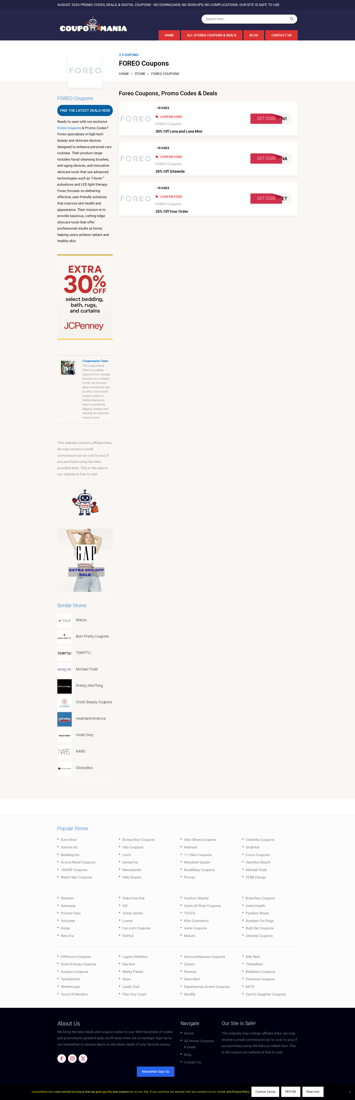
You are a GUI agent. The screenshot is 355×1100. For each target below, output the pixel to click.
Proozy (189, 877)
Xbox (126, 979)
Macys (81, 620)
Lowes (127, 921)
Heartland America (91, 718)
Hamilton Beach (258, 862)
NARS (80, 751)
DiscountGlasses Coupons (204, 957)
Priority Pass (71, 913)
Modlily (189, 994)
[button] (85, 297)
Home (169, 35)
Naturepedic (132, 870)
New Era (67, 936)
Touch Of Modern (74, 994)
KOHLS (128, 936)
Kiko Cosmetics (196, 921)
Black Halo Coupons (76, 877)
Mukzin (189, 936)
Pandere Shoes (257, 913)
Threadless (254, 964)
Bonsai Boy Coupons (138, 840)
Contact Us (281, 35)
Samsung (68, 906)
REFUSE (290, 1091)
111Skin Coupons (198, 855)
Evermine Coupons (260, 979)
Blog (254, 35)
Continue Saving (265, 1091)
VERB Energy (256, 877)
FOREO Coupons (168, 124)
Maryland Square (197, 862)
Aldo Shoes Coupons (200, 840)
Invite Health (255, 906)
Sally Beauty (131, 877)
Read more (313, 1091)
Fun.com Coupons (136, 928)
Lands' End (130, 987)
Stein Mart (192, 979)
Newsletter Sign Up (155, 1072)
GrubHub (253, 847)
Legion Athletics (135, 957)
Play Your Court (134, 994)
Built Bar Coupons (260, 928)
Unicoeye (68, 921)
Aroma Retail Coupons (78, 862)
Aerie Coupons (195, 928)
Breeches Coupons (260, 898)
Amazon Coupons (74, 972)
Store (140, 74)
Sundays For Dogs (260, 921)
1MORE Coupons (74, 870)
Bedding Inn (70, 855)
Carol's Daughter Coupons (266, 994)
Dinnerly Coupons (259, 936)
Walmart (190, 847)
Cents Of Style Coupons (202, 906)
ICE (125, 906)
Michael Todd (87, 669)
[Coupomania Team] (68, 368)
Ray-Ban (128, 964)
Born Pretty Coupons (92, 636)
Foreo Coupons (69, 128)
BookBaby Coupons (199, 870)
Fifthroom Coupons (76, 957)
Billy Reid (253, 957)
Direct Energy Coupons (78, 964)
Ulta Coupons (132, 847)
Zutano (189, 964)
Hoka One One (133, 898)
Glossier (67, 898)
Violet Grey (84, 735)
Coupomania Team (95, 361)
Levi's (126, 855)
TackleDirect (70, 979)
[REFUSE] (350, 1092)
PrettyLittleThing (89, 685)
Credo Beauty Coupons (94, 702)
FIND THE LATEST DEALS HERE (85, 110)
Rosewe (190, 972)
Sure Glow (69, 840)
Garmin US (69, 847)
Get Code (266, 118)
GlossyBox (84, 768)
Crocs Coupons (258, 855)
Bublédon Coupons (260, 972)
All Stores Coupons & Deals (211, 35)
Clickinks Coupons (260, 840)
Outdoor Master (196, 898)
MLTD (250, 987)
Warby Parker (132, 972)
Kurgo (65, 928)
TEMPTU (83, 653)
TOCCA (189, 913)
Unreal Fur (130, 862)
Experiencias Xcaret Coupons (207, 987)
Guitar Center (132, 913)
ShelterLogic (70, 987)
